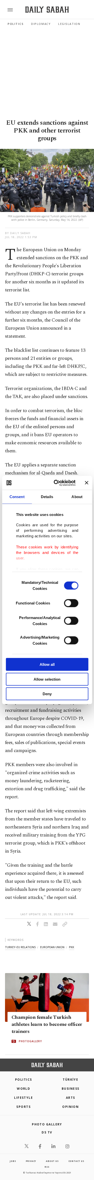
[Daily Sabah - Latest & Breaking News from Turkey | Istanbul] (47, 10)
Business (70, 1088)
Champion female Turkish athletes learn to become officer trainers (47, 1024)
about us (52, 1161)
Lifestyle (23, 1098)
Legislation (69, 23)
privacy (31, 1161)
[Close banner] (86, 483)
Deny (47, 694)
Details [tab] (47, 497)
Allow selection (47, 679)
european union (52, 947)
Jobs (13, 1161)
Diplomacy (41, 23)
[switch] (71, 603)
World (23, 1088)
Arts (70, 1098)
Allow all (47, 664)
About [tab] (76, 497)
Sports (23, 1107)
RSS (47, 1166)
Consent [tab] (17, 497)
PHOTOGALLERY (30, 1041)
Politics (16, 23)
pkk (71, 947)
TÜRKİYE (70, 1079)
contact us (76, 1161)
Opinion (70, 1107)
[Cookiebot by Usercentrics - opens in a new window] (56, 482)
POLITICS (23, 1079)
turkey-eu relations (20, 947)
